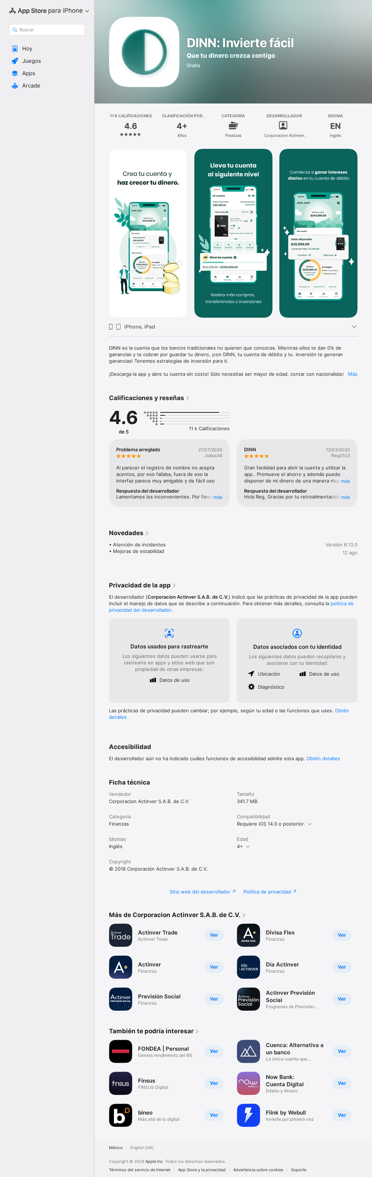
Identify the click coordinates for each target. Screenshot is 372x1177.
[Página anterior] (102, 125)
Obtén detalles (323, 758)
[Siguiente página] (365, 125)
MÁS (217, 497)
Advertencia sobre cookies (258, 1170)
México (116, 1148)
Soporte (298, 1170)
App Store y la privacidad (202, 1170)
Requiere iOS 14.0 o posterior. (271, 824)
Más (352, 374)
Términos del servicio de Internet (139, 1170)
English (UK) (142, 1148)
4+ (240, 846)
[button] (47, 48)
